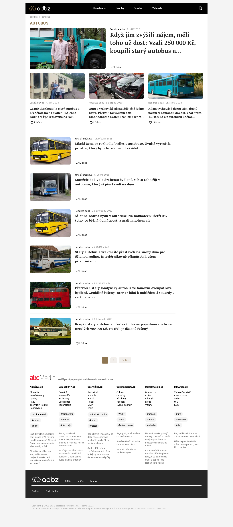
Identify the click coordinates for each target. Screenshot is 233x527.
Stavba (138, 8)
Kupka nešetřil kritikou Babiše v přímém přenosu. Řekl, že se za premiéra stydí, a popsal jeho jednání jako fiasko (158, 456)
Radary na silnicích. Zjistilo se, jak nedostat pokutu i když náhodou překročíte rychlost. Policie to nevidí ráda (71, 439)
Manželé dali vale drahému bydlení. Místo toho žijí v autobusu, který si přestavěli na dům (117, 181)
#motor (35, 420)
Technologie (65, 405)
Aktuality (34, 392)
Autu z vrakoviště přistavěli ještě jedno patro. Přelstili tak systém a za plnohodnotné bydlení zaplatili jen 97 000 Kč (116, 113)
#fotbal (93, 425)
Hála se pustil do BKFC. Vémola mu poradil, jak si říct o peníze (186, 444)
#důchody (65, 425)
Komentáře (64, 395)
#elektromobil (39, 414)
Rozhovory (64, 398)
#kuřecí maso (125, 425)
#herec (150, 419)
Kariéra (80, 481)
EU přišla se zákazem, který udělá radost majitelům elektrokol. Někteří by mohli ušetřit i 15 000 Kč (42, 457)
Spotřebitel (64, 401)
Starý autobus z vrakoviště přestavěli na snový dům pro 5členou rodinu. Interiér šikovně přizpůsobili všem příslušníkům (120, 256)
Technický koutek (39, 405)
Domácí (63, 392)
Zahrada (157, 8)
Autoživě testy (37, 395)
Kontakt (94, 481)
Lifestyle (149, 398)
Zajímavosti (36, 408)
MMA (90, 405)
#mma (92, 420)
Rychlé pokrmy (124, 405)
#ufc (178, 414)
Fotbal (91, 398)
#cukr (121, 414)
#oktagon (181, 419)
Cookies (35, 491)
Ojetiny (33, 398)
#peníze (64, 419)
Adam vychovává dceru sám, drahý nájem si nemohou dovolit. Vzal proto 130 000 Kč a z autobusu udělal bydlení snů (175, 113)
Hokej (91, 401)
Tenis (90, 408)
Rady (32, 401)
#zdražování (66, 414)
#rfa (178, 425)
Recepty (120, 401)
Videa (177, 398)
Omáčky (120, 395)
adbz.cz (33, 17)
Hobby (120, 8)
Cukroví (120, 392)
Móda (148, 401)
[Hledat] (200, 8)
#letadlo (151, 425)
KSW (176, 405)
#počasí (151, 414)
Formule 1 (93, 395)
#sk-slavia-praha (98, 414)
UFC (176, 401)
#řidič (34, 425)
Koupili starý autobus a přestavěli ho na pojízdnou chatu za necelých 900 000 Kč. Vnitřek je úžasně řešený (123, 326)
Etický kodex (52, 491)
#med (121, 419)
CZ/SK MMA (180, 395)
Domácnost (99, 8)
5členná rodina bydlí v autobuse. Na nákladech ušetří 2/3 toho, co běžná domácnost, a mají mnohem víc (121, 218)
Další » (125, 360)
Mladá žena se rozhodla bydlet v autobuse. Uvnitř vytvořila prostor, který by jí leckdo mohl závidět (123, 145)
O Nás (68, 481)
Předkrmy (121, 398)
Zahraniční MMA (182, 392)
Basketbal (93, 392)
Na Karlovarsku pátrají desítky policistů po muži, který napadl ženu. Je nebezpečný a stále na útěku (157, 439)
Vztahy (148, 405)
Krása (148, 395)
